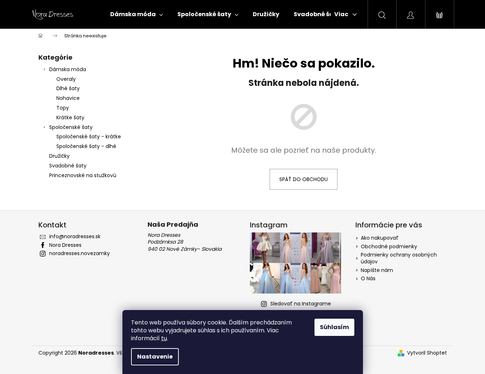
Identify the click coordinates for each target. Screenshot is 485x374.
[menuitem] (136, 14)
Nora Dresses (65, 245)
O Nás (368, 278)
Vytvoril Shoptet (427, 353)
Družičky (59, 156)
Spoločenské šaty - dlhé (86, 146)
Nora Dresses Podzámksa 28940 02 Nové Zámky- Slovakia (184, 242)
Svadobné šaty (68, 165)
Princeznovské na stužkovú (82, 175)
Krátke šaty (70, 117)
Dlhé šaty (68, 88)
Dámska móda (67, 69)
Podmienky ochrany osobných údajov (399, 258)
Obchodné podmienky (389, 246)
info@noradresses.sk (75, 236)
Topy (62, 107)
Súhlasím (334, 327)
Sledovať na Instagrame (300, 303)
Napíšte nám (377, 270)
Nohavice (68, 98)
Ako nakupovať (379, 237)
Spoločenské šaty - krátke (88, 136)
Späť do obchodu (303, 179)
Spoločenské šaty (71, 127)
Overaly (66, 79)
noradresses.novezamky (79, 253)
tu (164, 338)
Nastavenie (155, 356)
